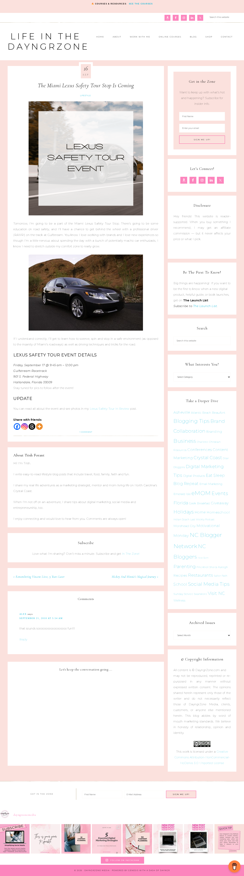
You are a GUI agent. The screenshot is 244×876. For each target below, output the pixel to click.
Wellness (179, 600)
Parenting (184, 566)
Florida (180, 502)
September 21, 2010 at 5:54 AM (41, 618)
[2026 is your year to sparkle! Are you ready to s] (45, 839)
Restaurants (200, 575)
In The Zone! (131, 553)
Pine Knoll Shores (207, 567)
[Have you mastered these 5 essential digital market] (106, 839)
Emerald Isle (182, 494)
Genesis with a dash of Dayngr (149, 870)
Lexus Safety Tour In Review (109, 408)
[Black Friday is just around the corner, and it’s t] (199, 839)
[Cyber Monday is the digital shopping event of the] (168, 839)
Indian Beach (181, 519)
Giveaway (220, 503)
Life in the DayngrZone (48, 41)
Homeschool (218, 512)
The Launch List (205, 306)
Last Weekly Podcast (202, 519)
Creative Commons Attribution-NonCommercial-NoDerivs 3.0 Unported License (202, 757)
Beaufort (219, 412)
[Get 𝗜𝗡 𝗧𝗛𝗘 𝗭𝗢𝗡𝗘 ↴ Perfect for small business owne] (15, 839)
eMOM (201, 493)
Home (200, 512)
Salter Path (220, 575)
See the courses (141, 3)
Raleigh (223, 567)
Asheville (181, 412)
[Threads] (32, 426)
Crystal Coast (208, 457)
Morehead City (184, 526)
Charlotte (202, 441)
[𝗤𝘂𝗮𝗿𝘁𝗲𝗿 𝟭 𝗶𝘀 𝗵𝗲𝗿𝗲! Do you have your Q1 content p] (76, 839)
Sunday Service (183, 593)
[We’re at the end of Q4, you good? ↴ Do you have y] (137, 839)
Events (220, 493)
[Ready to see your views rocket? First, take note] (229, 839)
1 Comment (85, 432)
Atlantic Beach (201, 412)
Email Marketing (210, 484)
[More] (39, 426)
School (180, 584)
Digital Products (194, 476)
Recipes (180, 575)
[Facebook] (17, 426)
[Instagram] (24, 426)
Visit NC (216, 593)
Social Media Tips (209, 584)
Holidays (183, 512)
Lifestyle (85, 95)
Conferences (199, 449)
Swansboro (200, 594)
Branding (214, 431)
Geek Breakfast (199, 503)
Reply (23, 639)
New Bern (203, 558)
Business (184, 441)
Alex (23, 614)
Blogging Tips (191, 421)
